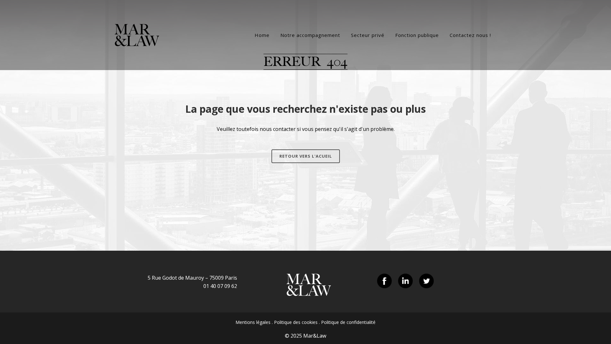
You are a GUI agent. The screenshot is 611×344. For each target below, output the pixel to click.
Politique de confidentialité (348, 322)
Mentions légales (252, 322)
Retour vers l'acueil (305, 156)
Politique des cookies (296, 322)
